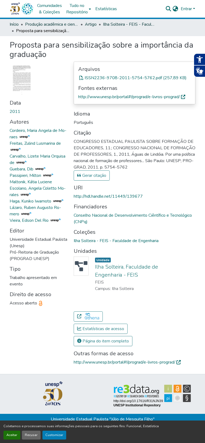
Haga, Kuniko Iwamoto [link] (31, 201)
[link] (134, 78)
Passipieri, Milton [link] (26, 175)
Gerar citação (93, 175)
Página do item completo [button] (105, 341)
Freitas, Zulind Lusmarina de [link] (35, 143)
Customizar (54, 435)
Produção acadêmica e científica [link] (51, 24)
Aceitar (11, 435)
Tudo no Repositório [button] (77, 9)
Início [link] (14, 24)
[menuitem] (78, 8)
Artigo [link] (91, 24)
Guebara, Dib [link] (22, 169)
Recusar (31, 435)
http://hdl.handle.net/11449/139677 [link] (108, 196)
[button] (27, 9)
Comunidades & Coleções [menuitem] (49, 9)
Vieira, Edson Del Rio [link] (30, 220)
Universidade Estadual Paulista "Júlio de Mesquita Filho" (103, 419)
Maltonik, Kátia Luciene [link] (31, 182)
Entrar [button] (187, 9)
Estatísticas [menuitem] (106, 9)
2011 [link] (15, 111)
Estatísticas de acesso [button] (102, 329)
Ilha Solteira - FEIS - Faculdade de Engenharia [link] (129, 24)
